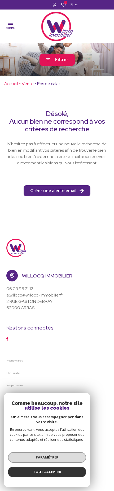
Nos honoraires (14, 360)
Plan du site (13, 373)
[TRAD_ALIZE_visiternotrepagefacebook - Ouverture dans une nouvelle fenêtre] (7, 339)
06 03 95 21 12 (19, 288)
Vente (28, 83)
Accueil (11, 83)
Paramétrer (47, 457)
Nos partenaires (15, 385)
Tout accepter (47, 471)
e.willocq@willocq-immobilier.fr (34, 295)
